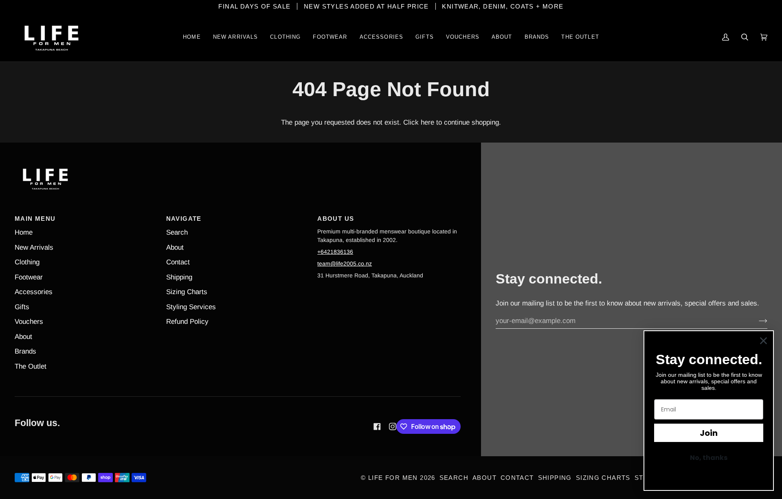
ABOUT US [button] (335, 218)
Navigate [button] (184, 218)
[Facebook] (377, 426)
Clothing (27, 262)
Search (177, 232)
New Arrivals (34, 247)
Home (24, 232)
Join (709, 433)
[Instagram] (392, 426)
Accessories (34, 292)
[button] (285, 37)
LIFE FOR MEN (393, 477)
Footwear (29, 277)
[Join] (756, 321)
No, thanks (708, 457)
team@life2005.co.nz (344, 263)
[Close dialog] (763, 341)
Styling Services (191, 307)
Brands (25, 351)
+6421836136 (335, 251)
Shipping (179, 277)
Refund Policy (187, 321)
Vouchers (29, 321)
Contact (178, 262)
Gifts (22, 307)
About (23, 337)
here (427, 122)
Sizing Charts (186, 292)
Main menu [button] (35, 218)
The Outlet (30, 366)
